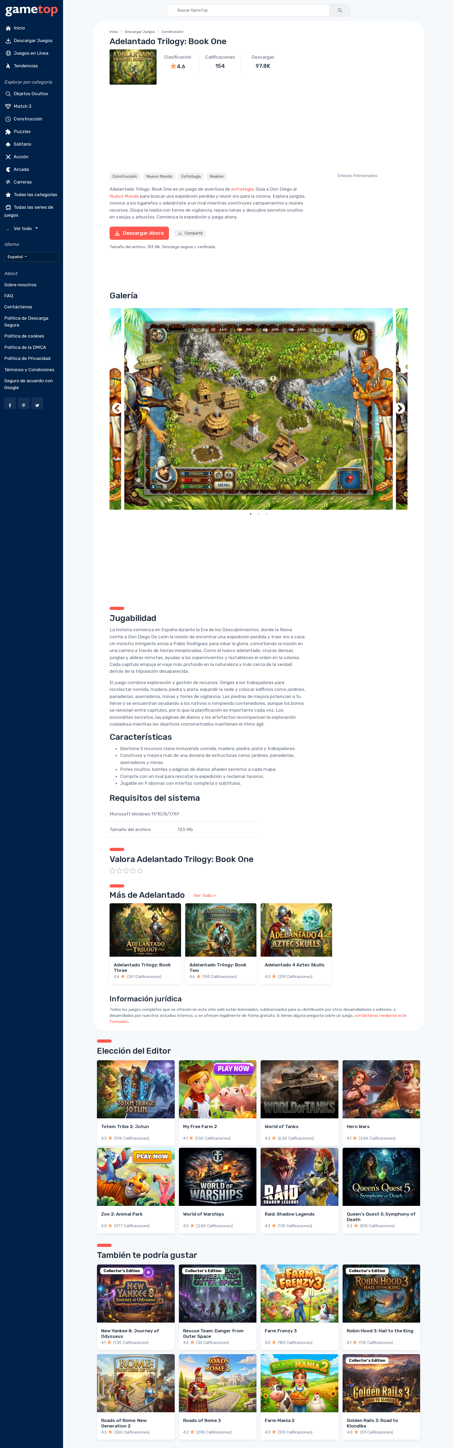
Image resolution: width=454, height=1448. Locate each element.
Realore (217, 176)
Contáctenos (18, 306)
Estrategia (191, 176)
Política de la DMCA (25, 347)
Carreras (22, 182)
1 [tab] (250, 514)
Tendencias (25, 65)
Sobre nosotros (20, 284)
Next (399, 409)
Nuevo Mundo (159, 176)
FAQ (8, 295)
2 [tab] (258, 514)
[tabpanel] (258, 409)
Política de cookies (24, 336)
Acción (20, 156)
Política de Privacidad (27, 358)
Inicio (19, 27)
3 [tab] (266, 514)
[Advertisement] (258, 128)
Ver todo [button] (20, 228)
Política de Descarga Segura (26, 321)
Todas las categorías (35, 194)
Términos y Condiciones (29, 369)
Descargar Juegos (33, 40)
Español (16, 256)
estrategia (242, 189)
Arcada (21, 169)
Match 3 (22, 106)
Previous (117, 409)
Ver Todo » (205, 895)
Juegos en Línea (30, 53)
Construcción (27, 118)
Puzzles (22, 131)
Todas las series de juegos (28, 211)
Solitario (22, 144)
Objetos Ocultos (30, 93)
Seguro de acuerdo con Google (28, 384)
